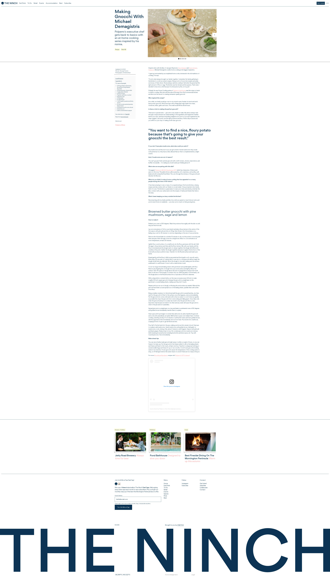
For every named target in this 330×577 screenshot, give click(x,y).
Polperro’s (151, 70)
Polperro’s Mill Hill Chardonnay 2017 (166, 170)
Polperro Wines (120, 125)
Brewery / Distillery (120, 429)
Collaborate (204, 487)
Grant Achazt (193, 68)
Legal (193, 575)
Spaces (166, 494)
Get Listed (203, 483)
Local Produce (119, 78)
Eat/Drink (167, 485)
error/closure (124, 116)
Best (165, 498)
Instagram (185, 483)
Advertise (203, 485)
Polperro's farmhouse (179, 90)
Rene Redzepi (182, 68)
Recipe (117, 49)
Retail (165, 490)
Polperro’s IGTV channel (182, 355)
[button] (214, 35)
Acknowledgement (171, 575)
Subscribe (185, 485)
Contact (202, 490)
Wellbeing (152, 429)
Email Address (118, 495)
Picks (165, 496)
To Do (166, 487)
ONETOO (180, 525)
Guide (186, 429)
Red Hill (123, 49)
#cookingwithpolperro (161, 355)
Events (166, 492)
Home (166, 483)
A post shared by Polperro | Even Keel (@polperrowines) (165, 409)
